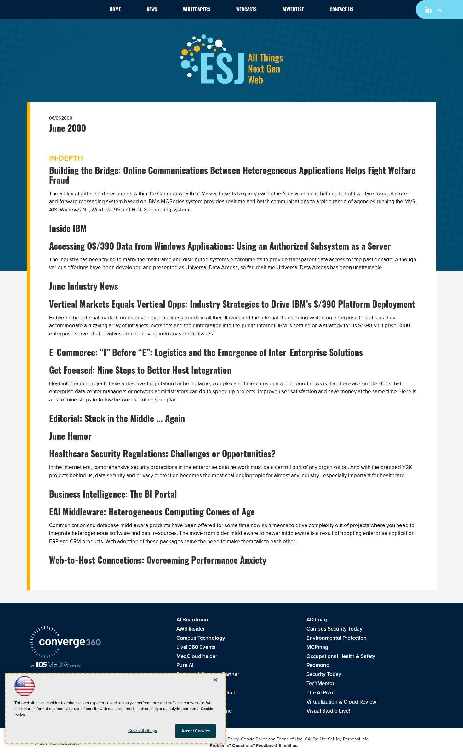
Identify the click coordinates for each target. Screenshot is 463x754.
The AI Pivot (320, 693)
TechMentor (320, 683)
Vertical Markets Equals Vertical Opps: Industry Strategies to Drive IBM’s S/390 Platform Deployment (232, 305)
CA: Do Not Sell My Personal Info (337, 739)
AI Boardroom (192, 620)
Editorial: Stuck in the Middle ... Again (117, 419)
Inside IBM (68, 229)
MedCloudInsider (196, 656)
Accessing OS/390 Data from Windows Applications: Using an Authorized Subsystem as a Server (220, 247)
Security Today (323, 674)
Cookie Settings (142, 730)
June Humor (70, 437)
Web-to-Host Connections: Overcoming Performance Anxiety (157, 561)
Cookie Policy (254, 739)
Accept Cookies (195, 731)
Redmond (317, 665)
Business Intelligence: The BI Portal (113, 495)
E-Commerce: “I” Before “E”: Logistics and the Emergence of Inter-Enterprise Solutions (206, 353)
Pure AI (184, 665)
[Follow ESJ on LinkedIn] (429, 11)
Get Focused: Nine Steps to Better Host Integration (140, 371)
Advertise (293, 10)
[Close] (215, 680)
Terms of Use (290, 739)
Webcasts (246, 10)
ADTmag (316, 620)
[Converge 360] (65, 643)
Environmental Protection (336, 638)
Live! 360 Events (195, 647)
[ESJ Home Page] (66, 11)
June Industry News (83, 287)
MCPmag (317, 647)
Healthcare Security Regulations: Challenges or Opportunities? (162, 455)
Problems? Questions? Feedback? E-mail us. (254, 745)
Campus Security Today (334, 629)
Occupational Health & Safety (340, 656)
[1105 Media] (55, 665)
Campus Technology (200, 638)
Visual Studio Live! (328, 711)
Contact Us (341, 10)
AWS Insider (190, 629)
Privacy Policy (226, 739)
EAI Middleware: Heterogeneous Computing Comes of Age (152, 513)
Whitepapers (196, 10)
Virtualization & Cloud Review (341, 702)
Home (115, 10)
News (152, 10)
